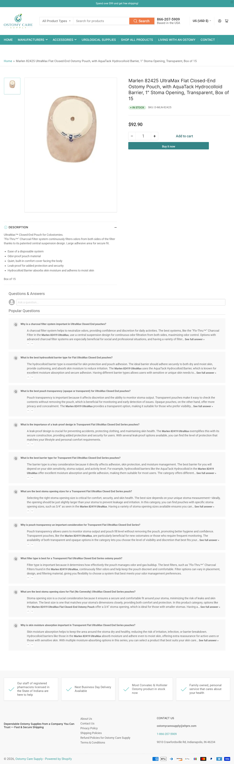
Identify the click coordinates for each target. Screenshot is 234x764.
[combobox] (114, 21)
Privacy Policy (89, 728)
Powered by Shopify (58, 759)
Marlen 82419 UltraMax (55, 335)
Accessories (63, 40)
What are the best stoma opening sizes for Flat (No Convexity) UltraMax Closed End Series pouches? (78, 591)
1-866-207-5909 (167, 734)
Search (144, 21)
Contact (208, 40)
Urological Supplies (99, 40)
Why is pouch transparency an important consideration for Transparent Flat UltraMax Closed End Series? (80, 524)
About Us (86, 718)
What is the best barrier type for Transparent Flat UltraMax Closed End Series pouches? (71, 457)
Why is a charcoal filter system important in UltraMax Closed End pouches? (63, 324)
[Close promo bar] (232, 2)
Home (8, 40)
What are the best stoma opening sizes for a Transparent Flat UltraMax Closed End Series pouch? (76, 491)
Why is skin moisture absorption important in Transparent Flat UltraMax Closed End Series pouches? (78, 625)
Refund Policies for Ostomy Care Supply (105, 737)
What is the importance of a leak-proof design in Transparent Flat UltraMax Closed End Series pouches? (80, 424)
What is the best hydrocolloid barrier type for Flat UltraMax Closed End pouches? (67, 357)
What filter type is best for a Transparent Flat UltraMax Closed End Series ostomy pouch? (71, 558)
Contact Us (87, 723)
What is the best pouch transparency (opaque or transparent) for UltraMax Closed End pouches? (76, 391)
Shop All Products (137, 40)
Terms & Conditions (92, 742)
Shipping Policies (91, 733)
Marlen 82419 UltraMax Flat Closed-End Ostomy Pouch (63, 606)
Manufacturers (31, 40)
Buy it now (168, 146)
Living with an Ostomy (176, 40)
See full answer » (195, 339)
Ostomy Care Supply (29, 759)
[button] (28, 343)
